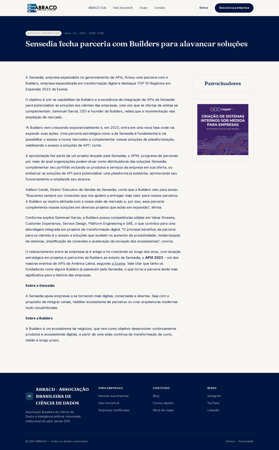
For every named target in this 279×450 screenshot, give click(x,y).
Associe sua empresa (234, 7)
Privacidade (245, 441)
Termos (230, 441)
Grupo (143, 7)
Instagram (214, 396)
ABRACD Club (97, 7)
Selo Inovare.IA (123, 7)
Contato (159, 7)
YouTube (213, 403)
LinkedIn (213, 410)
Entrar (204, 7)
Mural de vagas (163, 410)
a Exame (118, 263)
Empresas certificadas (113, 410)
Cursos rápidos (163, 403)
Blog (156, 396)
